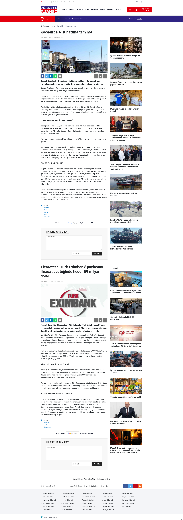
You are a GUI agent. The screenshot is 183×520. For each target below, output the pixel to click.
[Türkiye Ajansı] (49, 9)
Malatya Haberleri (108, 510)
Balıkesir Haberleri (88, 506)
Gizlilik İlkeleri (95, 486)
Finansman (47, 427)
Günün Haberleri (57, 2)
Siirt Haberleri (67, 510)
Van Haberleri (47, 510)
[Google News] (72, 223)
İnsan (102, 9)
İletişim (86, 486)
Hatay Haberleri (68, 506)
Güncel (64, 9)
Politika (79, 9)
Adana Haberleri (107, 497)
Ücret (46, 212)
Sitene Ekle (72, 2)
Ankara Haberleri (87, 494)
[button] (96, 76)
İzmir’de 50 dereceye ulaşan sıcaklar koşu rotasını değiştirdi (85, 19)
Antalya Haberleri (68, 497)
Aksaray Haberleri (48, 503)
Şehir (87, 9)
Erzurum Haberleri (108, 506)
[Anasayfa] (42, 2)
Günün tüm (135, 19)
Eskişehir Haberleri (88, 497)
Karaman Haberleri (128, 500)
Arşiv (65, 2)
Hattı (45, 214)
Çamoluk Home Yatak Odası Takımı (84, 479)
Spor (71, 9)
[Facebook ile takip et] (125, 486)
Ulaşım (46, 208)
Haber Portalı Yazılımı (50, 517)
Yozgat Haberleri (88, 500)
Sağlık (110, 9)
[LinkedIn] (51, 76)
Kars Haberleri (127, 506)
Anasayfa (46, 26)
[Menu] (130, 10)
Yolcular (46, 217)
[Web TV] (137, 2)
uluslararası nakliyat (103, 479)
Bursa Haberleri (48, 497)
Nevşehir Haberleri (69, 503)
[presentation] (47, 19)
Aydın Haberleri (107, 500)
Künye (80, 486)
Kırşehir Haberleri (108, 503)
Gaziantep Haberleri (49, 500)
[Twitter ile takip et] (130, 486)
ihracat (46, 422)
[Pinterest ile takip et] (135, 486)
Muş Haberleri (87, 510)
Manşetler (48, 2)
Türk (45, 425)
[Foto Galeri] (141, 2)
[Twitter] (47, 76)
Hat (45, 210)
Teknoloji (119, 9)
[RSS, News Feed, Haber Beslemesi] (140, 486)
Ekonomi (94, 9)
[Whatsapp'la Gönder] (55, 76)
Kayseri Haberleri (128, 497)
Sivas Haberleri (68, 500)
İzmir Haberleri (107, 494)
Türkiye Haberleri (48, 494)
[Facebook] (42, 76)
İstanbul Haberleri (68, 494)
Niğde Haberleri (87, 503)
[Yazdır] (60, 76)
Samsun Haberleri (128, 503)
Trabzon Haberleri (48, 506)
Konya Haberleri (127, 494)
